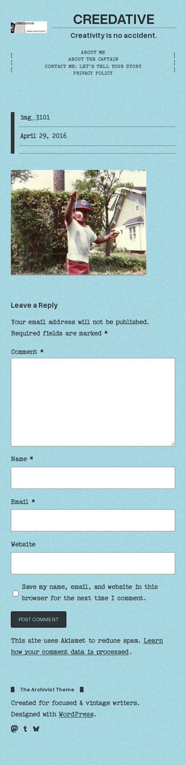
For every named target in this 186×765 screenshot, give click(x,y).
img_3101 (35, 117)
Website (23, 544)
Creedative (113, 18)
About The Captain (93, 59)
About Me (93, 52)
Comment (27, 352)
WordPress (76, 714)
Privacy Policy (93, 73)
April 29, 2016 (43, 136)
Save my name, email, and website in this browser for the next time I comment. (89, 592)
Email (23, 502)
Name (22, 459)
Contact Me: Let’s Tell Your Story (93, 66)
